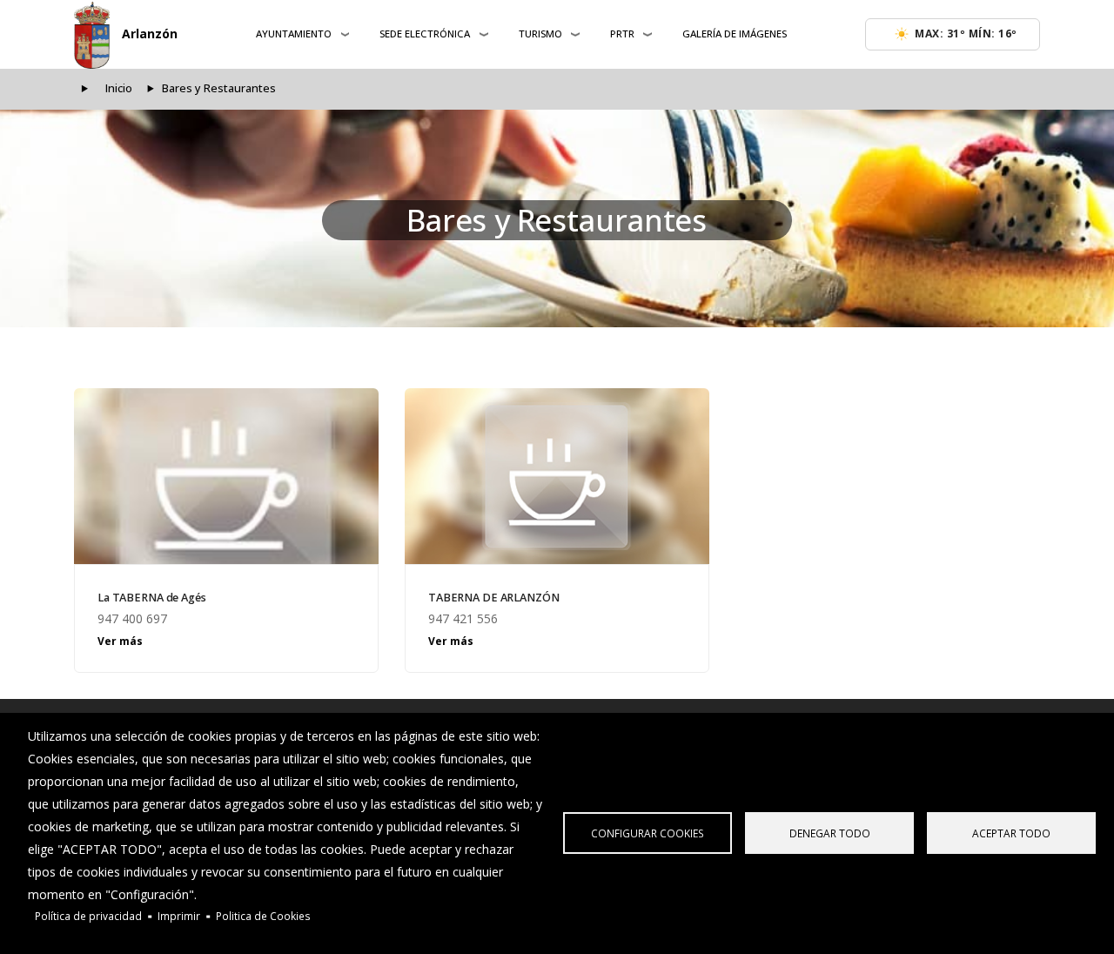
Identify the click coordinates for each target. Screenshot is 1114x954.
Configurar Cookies (647, 833)
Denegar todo (829, 833)
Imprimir (179, 916)
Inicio (118, 88)
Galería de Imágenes (734, 33)
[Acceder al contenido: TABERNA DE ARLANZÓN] (557, 476)
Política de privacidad (88, 916)
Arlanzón (150, 33)
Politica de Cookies (263, 916)
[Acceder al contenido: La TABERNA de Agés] (226, 476)
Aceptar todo (1011, 833)
